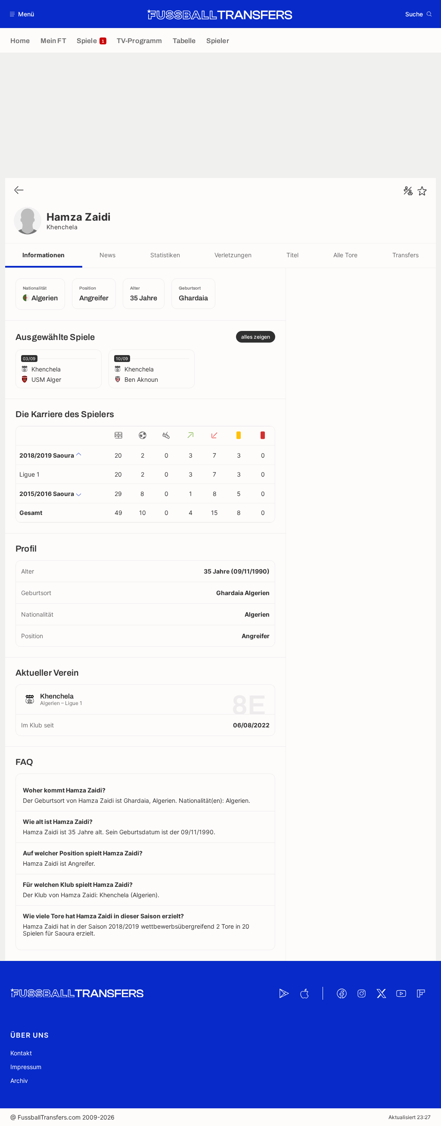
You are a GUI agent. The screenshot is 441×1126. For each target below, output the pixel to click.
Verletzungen (233, 255)
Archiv (19, 1080)
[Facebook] (341, 993)
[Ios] (304, 993)
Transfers (405, 255)
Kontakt (21, 1053)
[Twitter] (381, 993)
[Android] (284, 993)
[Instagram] (361, 993)
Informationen (43, 255)
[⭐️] (422, 191)
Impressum (25, 1066)
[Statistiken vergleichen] (408, 191)
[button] (22, 14)
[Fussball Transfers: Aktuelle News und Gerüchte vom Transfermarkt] (219, 14)
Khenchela (62, 227)
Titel (292, 255)
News (107, 255)
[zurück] (19, 191)
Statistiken (165, 255)
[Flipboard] (420, 993)
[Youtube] (400, 993)
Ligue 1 (29, 474)
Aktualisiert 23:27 (409, 1117)
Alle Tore (345, 255)
